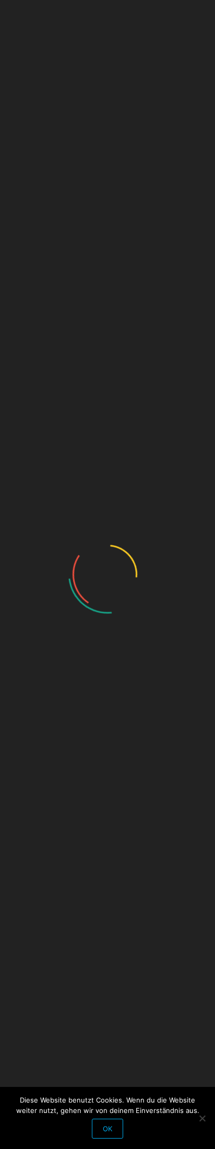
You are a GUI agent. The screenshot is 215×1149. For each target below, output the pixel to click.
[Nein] (202, 1118)
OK (107, 1128)
